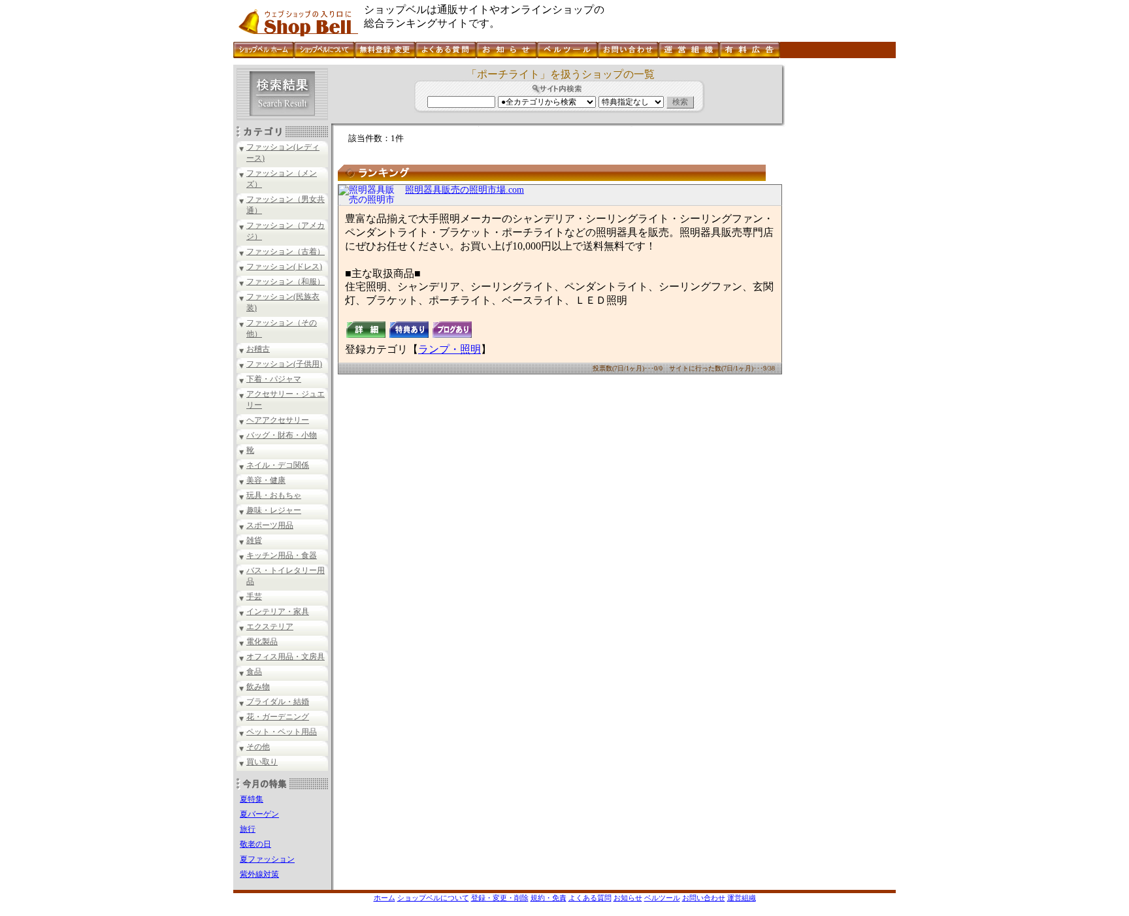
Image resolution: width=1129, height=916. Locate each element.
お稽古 (258, 348)
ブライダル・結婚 (277, 701)
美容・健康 (266, 480)
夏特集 (251, 799)
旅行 (247, 829)
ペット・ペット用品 (281, 731)
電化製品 (262, 641)
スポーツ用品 (269, 525)
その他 (258, 746)
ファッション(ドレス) (284, 266)
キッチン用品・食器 (281, 555)
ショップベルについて (433, 898)
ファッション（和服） (285, 281)
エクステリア (269, 626)
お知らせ (628, 898)
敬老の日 (255, 844)
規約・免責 (548, 898)
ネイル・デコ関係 (277, 465)
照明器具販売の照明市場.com (464, 190)
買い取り (262, 761)
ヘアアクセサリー (277, 420)
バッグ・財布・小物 (281, 435)
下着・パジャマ (273, 379)
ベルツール (662, 898)
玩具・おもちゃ (273, 495)
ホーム (384, 898)
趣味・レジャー (273, 510)
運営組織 (741, 898)
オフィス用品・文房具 (285, 656)
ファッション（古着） (285, 251)
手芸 (254, 596)
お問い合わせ (703, 898)
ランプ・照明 (449, 349)
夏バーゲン (259, 814)
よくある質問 (590, 898)
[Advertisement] (839, 261)
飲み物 (258, 686)
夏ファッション (267, 859)
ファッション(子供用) (284, 363)
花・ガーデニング (277, 716)
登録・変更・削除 (500, 898)
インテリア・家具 (277, 611)
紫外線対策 (259, 874)
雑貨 (254, 540)
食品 (254, 671)
